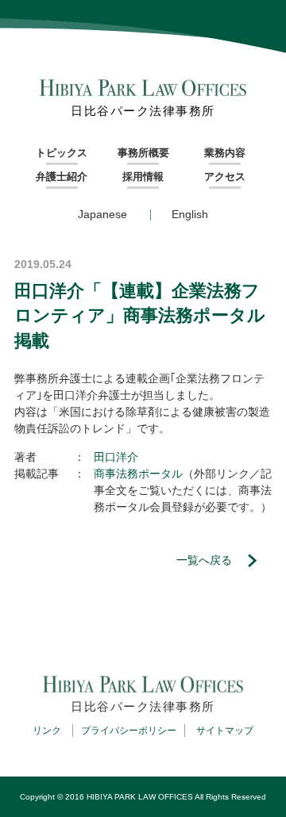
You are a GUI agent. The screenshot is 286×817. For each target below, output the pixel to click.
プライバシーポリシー (128, 730)
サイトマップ (224, 730)
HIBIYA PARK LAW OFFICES (140, 796)
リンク (47, 730)
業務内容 (224, 153)
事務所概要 (143, 153)
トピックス (61, 153)
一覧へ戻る (204, 560)
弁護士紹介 (61, 176)
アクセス (224, 176)
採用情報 (143, 176)
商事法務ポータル (138, 473)
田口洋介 (116, 457)
